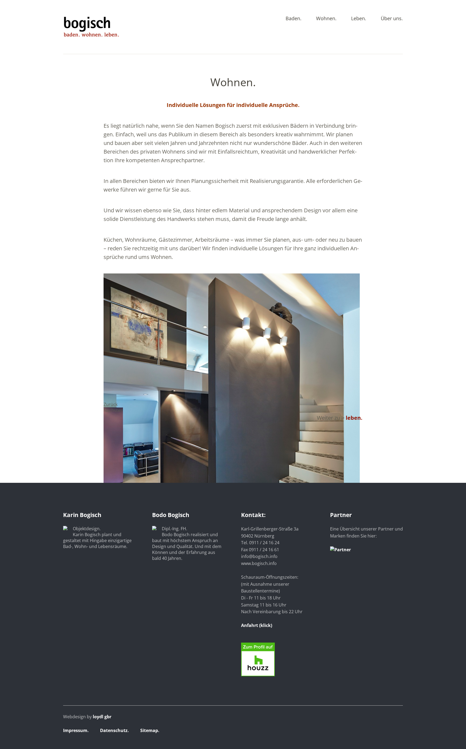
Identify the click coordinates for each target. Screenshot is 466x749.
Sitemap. (149, 730)
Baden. (293, 19)
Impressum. (76, 730)
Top (397, 731)
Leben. (358, 19)
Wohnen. (326, 19)
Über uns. (392, 19)
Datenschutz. (114, 730)
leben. (354, 417)
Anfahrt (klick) (256, 625)
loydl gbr (102, 717)
